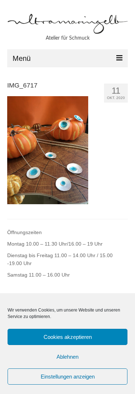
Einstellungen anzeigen (68, 376)
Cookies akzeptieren (68, 337)
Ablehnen (67, 357)
